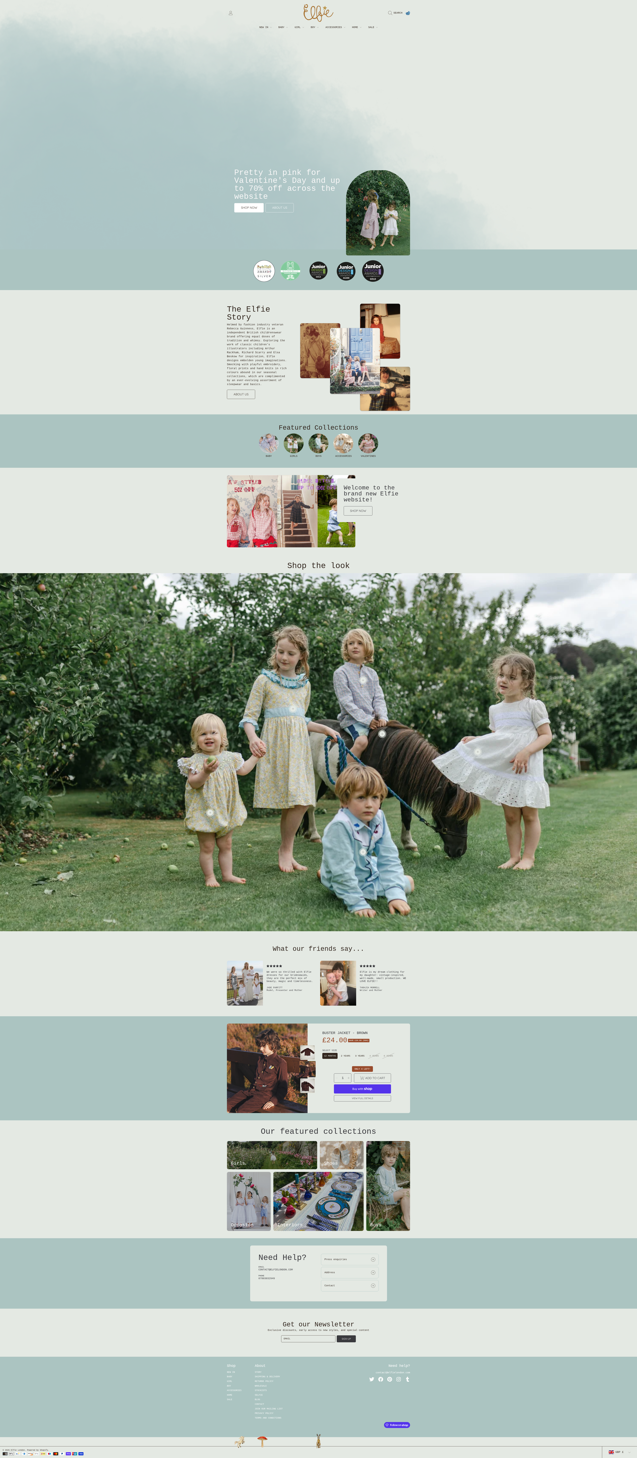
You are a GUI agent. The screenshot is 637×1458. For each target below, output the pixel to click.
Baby (282, 27)
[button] (396, 13)
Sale (372, 27)
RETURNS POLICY (264, 1381)
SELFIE (259, 1395)
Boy (314, 27)
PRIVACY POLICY (264, 1413)
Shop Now (358, 511)
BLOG (257, 1399)
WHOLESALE (261, 1386)
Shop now (249, 208)
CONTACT (259, 1404)
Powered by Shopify (37, 1450)
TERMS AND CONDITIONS (268, 1418)
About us (279, 208)
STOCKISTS (261, 1390)
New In (264, 27)
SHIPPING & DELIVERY (267, 1376)
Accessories (334, 27)
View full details (362, 1098)
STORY (258, 1372)
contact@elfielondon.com (393, 1372)
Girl (298, 27)
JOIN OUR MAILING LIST (269, 1409)
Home (355, 27)
